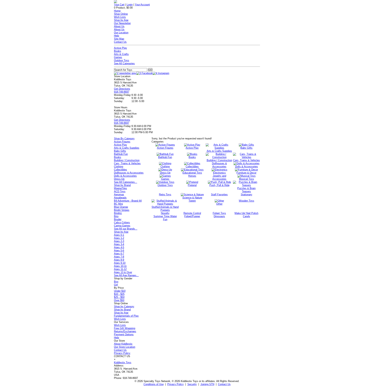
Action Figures (122, 141)
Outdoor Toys (121, 60)
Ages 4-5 (119, 247)
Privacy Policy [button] (175, 384)
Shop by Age (121, 20)
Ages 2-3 (119, 241)
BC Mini (118, 203)
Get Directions (122, 88)
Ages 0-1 (119, 234)
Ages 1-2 (119, 238)
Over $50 (119, 300)
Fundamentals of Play (126, 315)
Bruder (117, 219)
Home (117, 10)
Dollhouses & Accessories (129, 172)
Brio (116, 216)
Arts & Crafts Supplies (126, 147)
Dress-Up (119, 178)
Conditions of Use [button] (154, 384)
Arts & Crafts (121, 54)
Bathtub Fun (121, 154)
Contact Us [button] (224, 384)
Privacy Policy (122, 353)
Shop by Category (124, 306)
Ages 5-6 (119, 250)
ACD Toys (119, 191)
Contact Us (120, 41)
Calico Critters (122, 222)
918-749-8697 (121, 91)
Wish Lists (120, 17)
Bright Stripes (121, 210)
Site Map (119, 38)
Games (118, 57)
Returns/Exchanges (125, 331)
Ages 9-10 (119, 262)
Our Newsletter (122, 23)
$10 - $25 (119, 294)
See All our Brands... (125, 228)
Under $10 (119, 290)
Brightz (118, 213)
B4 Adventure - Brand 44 (128, 200)
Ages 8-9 (119, 259)
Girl (116, 284)
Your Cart (119, 4)
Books (117, 51)
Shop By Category (124, 138)
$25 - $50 (119, 297)
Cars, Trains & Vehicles (127, 163)
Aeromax (119, 194)
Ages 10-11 (120, 266)
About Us (119, 26)
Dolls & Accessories (125, 175)
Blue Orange (121, 206)
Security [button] (192, 384)
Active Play (120, 47)
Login (130, 4)
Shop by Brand (122, 185)
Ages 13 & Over (123, 272)
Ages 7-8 (119, 256)
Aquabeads (120, 197)
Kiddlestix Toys (122, 362)
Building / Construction (126, 160)
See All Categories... (125, 182)
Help (116, 35)
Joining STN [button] (207, 384)
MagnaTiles (120, 188)
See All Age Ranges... (126, 275)
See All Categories (124, 63)
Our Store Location (124, 346)
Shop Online (121, 13)
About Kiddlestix (123, 343)
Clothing (118, 166)
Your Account (142, 4)
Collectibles (120, 169)
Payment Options (124, 334)
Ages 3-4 (119, 244)
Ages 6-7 (119, 253)
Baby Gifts (120, 150)
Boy (116, 281)
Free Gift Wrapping (124, 328)
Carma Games (122, 225)
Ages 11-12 (120, 269)
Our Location (121, 32)
